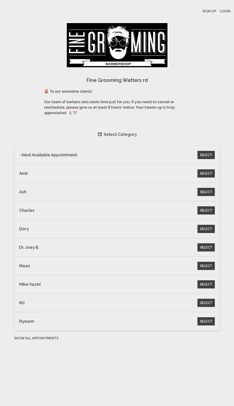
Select (206, 155)
